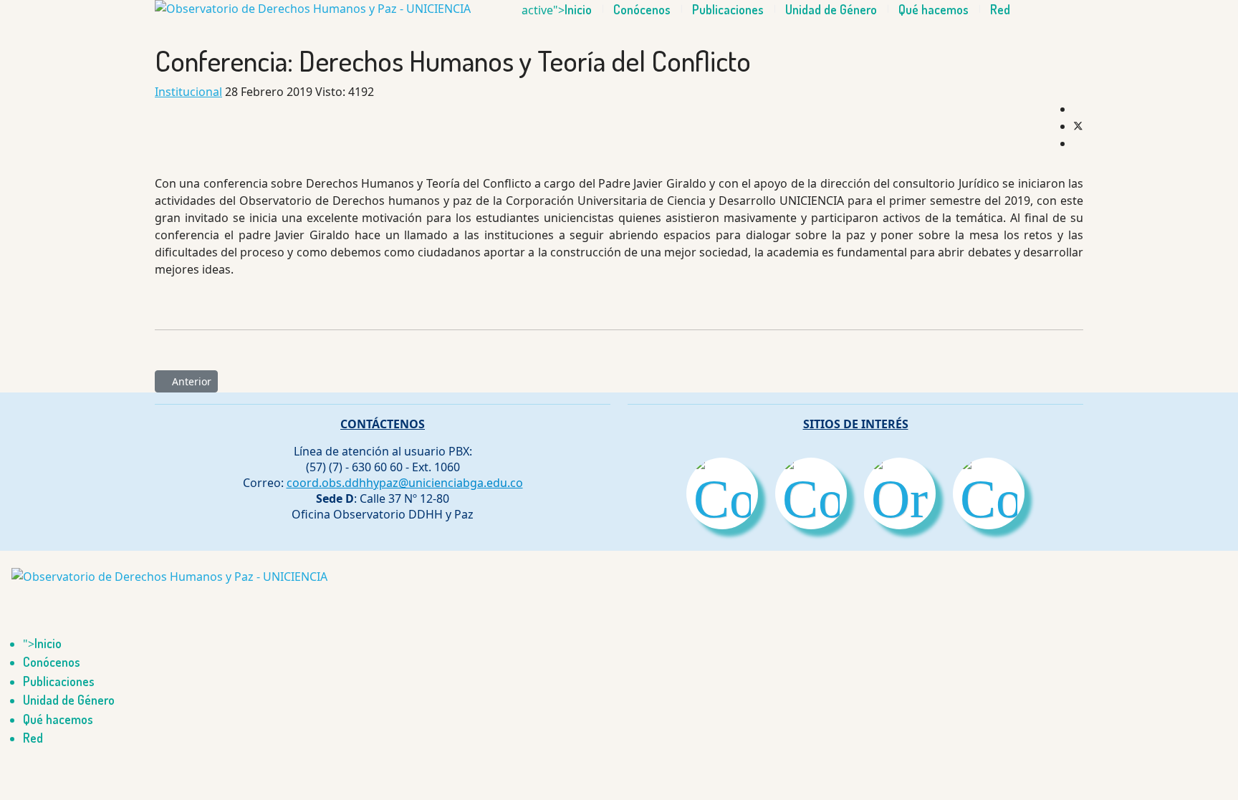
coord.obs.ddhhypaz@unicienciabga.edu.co (405, 483)
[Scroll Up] (4, 767)
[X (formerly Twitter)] (1078, 126)
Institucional (188, 92)
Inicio (578, 9)
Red (1000, 9)
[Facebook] (1077, 109)
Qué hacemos (933, 9)
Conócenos (642, 9)
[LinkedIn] (1077, 143)
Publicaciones (728, 9)
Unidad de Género (831, 9)
